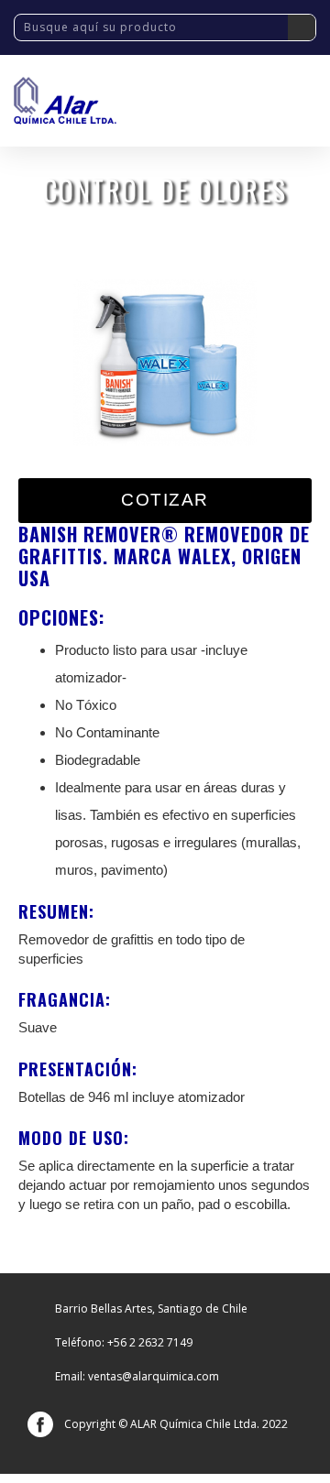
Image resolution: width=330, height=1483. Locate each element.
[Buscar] (301, 27)
